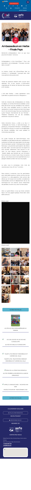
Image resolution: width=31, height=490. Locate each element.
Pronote (17, 8)
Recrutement (23, 10)
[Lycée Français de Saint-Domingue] (13, 18)
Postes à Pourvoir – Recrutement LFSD (15, 389)
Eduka (25, 8)
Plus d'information (16, 413)
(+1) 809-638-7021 (7, 443)
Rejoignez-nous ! (16, 420)
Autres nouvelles (15, 309)
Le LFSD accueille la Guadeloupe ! (15, 344)
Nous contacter (14, 3)
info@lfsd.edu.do (7, 445)
